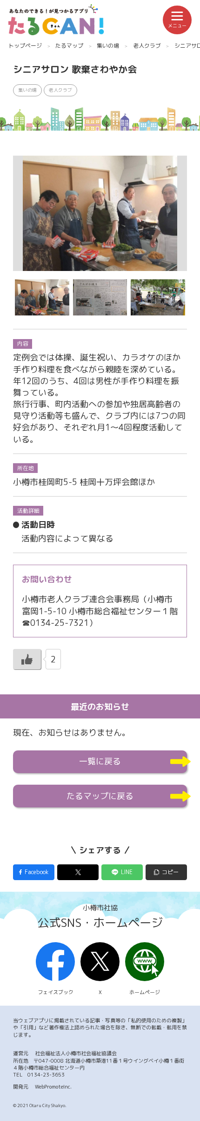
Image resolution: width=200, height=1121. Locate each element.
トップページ (25, 46)
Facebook (36, 872)
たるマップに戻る (100, 796)
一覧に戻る (100, 761)
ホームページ (144, 992)
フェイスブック (55, 992)
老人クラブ (147, 46)
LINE (127, 872)
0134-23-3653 (46, 1074)
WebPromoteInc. (53, 1086)
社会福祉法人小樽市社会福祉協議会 (76, 1053)
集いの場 (108, 46)
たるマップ (69, 46)
